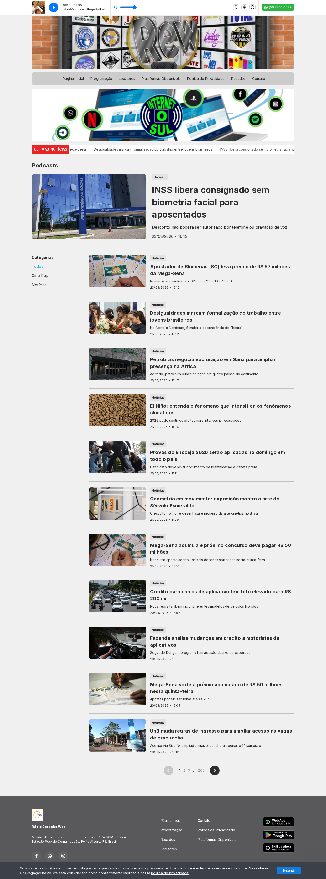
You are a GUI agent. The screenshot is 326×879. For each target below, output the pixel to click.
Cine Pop (40, 275)
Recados (238, 79)
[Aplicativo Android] (244, 7)
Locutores (127, 79)
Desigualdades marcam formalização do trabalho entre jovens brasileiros (124, 149)
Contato (258, 79)
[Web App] (236, 7)
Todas (38, 266)
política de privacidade (170, 873)
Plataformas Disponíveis (161, 79)
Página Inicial (73, 79)
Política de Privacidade (206, 79)
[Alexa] (252, 7)
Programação (101, 79)
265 (201, 770)
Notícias (39, 285)
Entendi (289, 871)
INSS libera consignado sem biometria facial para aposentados (243, 149)
